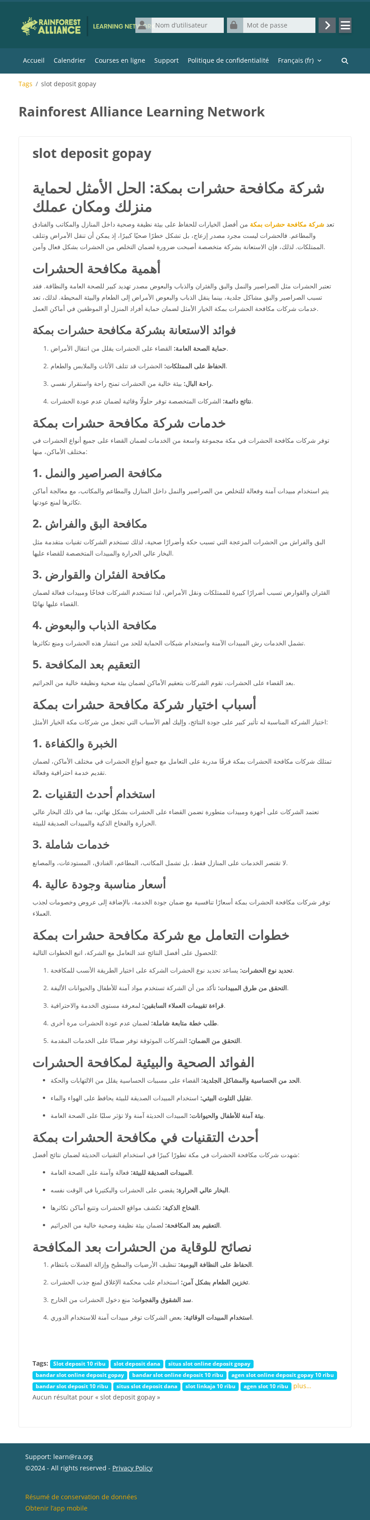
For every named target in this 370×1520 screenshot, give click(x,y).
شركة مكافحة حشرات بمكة (287, 224)
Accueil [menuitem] (34, 60)
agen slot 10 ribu (266, 1386)
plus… (302, 1385)
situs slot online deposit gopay (209, 1363)
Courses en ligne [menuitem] (120, 60)
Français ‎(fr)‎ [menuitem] (296, 60)
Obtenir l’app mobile (56, 1508)
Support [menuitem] (166, 60)
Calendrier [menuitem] (70, 60)
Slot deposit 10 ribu (79, 1363)
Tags (25, 84)
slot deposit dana (137, 1363)
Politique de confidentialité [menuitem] (228, 60)
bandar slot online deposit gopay (80, 1374)
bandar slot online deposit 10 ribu (177, 1374)
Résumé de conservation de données (81, 1496)
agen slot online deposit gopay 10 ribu (282, 1374)
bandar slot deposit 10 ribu (72, 1386)
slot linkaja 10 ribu (210, 1386)
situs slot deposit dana (146, 1386)
